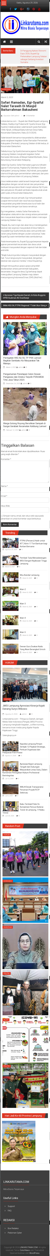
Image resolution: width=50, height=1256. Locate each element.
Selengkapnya (8, 730)
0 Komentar (30, 110)
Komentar (6, 453)
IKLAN (6, 1014)
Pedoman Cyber (15, 1227)
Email (4, 490)
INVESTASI (8, 921)
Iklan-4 (23, 612)
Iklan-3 (23, 598)
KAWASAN (6, 84)
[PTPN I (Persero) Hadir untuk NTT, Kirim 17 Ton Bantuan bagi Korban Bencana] (10, 537)
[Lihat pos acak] (45, 41)
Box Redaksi (13, 1223)
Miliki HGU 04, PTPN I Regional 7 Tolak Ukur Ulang (24, 300)
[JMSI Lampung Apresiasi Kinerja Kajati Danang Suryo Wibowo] (25, 679)
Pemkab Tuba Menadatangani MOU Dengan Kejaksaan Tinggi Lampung (33, 555)
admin (20, 361)
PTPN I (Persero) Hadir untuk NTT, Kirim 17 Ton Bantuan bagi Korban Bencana (33, 538)
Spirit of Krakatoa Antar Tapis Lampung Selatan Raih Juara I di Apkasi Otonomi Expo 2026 (33, 54)
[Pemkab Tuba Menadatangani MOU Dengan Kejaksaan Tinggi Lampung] (10, 554)
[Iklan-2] (10, 586)
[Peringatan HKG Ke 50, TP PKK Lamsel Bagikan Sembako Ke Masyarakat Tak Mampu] (25, 333)
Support (11, 1200)
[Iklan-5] (10, 629)
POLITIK (7, 968)
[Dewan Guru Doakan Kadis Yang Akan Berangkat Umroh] (10, 643)
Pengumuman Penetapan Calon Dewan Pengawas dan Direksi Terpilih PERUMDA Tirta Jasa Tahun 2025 (23, 371)
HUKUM (7, 693)
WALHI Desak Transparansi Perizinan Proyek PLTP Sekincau (31, 784)
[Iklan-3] (10, 600)
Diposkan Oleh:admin (11, 110)
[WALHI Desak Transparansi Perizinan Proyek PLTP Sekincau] (10, 783)
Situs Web (5, 500)
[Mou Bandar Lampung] (10, 571)
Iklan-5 (23, 626)
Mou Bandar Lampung (29, 569)
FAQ (9, 1205)
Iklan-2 (23, 583)
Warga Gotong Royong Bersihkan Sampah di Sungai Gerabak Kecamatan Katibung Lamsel (24, 419)
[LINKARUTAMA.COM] (4, 41)
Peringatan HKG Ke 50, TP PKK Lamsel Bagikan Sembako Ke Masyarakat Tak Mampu (22, 355)
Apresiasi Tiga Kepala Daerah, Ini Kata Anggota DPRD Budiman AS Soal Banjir (24, 290)
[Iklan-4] (10, 614)
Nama (4, 480)
